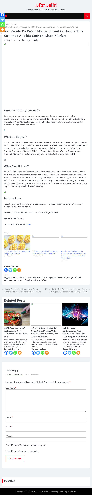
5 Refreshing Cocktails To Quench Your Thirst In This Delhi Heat (45, 252)
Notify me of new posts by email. (23, 451)
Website (9, 436)
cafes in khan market (36, 277)
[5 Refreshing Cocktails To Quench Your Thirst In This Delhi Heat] (45, 242)
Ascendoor (53, 492)
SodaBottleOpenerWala (35, 280)
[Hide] (1, 34)
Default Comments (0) (14, 375)
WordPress (71, 492)
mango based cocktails (56, 277)
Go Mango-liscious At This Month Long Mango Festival (17, 252)
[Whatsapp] (15, 270)
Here (28, 224)
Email (9, 426)
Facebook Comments (32, 375)
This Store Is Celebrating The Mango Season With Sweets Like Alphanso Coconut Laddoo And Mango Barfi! (73, 254)
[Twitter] (10, 270)
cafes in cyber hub (18, 277)
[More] (19, 270)
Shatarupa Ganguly (29, 40)
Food (6, 275)
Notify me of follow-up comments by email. (28, 445)
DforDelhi (46, 5)
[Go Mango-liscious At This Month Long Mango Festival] (17, 242)
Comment (11, 388)
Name (9, 417)
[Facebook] (6, 270)
